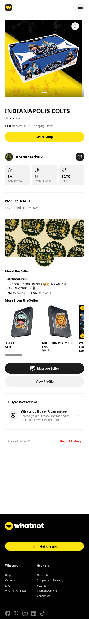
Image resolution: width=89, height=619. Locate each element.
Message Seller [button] (48, 368)
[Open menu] (80, 7)
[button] (80, 157)
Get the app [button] (49, 546)
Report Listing (70, 441)
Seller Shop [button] (44, 137)
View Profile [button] (45, 381)
